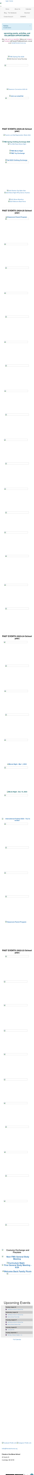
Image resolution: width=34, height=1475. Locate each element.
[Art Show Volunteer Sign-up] (16, 702)
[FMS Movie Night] (16, 150)
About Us (17, 9)
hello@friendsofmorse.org (19, 43)
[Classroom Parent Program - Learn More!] (17, 932)
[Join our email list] (16, 96)
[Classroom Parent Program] (16, 217)
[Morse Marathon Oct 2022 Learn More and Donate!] (17, 1235)
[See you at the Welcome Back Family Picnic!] (17, 1271)
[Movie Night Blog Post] (17, 764)
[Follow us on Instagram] (24, 1442)
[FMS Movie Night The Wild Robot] (17, 144)
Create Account (8, 17)
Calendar (28, 9)
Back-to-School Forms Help (13, 1317)
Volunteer (27, 13)
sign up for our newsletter (12, 39)
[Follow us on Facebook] (9, 1442)
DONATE (23, 17)
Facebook (7, 41)
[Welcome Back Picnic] (17, 619)
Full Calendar (17, 1339)
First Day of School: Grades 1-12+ (15, 1335)
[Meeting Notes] (17, 1257)
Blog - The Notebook (10, 13)
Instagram (29, 39)
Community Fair (11, 1329)
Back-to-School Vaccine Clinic (14, 1324)
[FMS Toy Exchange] (17, 153)
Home (7, 9)
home (11, 1)
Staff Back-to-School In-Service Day (15, 1309)
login (7, 1)
